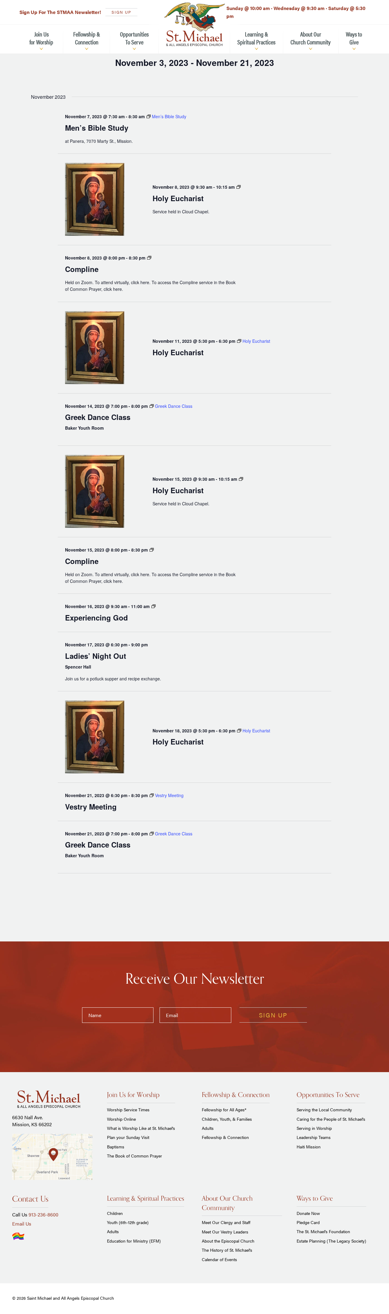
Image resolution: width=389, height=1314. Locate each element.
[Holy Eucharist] (94, 199)
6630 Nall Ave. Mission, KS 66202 (32, 1120)
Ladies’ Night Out (95, 656)
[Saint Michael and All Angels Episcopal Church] (194, 24)
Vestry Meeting (91, 806)
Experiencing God (96, 617)
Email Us (21, 1223)
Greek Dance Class (97, 417)
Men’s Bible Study (96, 127)
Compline (81, 269)
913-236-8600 (43, 1214)
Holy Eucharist (178, 198)
